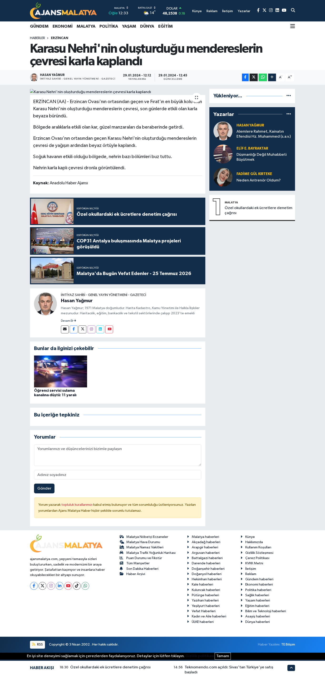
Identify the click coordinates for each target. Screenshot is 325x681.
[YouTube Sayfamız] (284, 11)
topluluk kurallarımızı (77, 504)
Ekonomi (63, 26)
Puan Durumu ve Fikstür (144, 558)
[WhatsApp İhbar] (85, 586)
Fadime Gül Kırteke (254, 174)
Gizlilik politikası (199, 656)
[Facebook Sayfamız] (258, 11)
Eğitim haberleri (257, 606)
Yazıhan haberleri (205, 600)
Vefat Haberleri (204, 611)
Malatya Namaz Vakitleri (144, 547)
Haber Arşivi (135, 574)
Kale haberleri (202, 584)
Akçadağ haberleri (206, 542)
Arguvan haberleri (206, 553)
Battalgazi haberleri (207, 558)
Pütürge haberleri (205, 595)
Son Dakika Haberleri (142, 569)
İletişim (250, 569)
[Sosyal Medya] (65, 329)
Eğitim (165, 26)
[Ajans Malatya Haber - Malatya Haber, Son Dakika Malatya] (63, 10)
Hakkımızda (254, 542)
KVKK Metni (254, 563)
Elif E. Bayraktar (252, 148)
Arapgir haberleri (205, 547)
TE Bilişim (288, 644)
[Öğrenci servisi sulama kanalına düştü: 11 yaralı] (60, 371)
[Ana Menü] (292, 26)
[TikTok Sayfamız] (77, 586)
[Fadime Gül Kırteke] (222, 177)
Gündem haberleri (259, 579)
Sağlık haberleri (257, 595)
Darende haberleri (206, 563)
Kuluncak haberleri (206, 590)
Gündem (39, 26)
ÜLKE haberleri (203, 622)
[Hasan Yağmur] (45, 304)
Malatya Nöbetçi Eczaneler (147, 537)
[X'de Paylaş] (254, 77)
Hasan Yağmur (77, 300)
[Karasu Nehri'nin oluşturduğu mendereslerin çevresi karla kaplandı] (117, 92)
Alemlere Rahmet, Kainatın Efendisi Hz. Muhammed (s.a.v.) (263, 134)
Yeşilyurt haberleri (206, 606)
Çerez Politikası (257, 558)
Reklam (250, 574)
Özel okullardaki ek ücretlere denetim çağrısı (258, 210)
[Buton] (272, 77)
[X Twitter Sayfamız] (264, 11)
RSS (39, 644)
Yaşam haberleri (257, 600)
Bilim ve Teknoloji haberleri (265, 611)
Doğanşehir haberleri (208, 569)
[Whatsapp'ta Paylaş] (263, 77)
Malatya (86, 26)
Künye (250, 537)
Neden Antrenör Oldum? (258, 180)
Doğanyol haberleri (207, 574)
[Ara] (293, 11)
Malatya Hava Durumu (143, 542)
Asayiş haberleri (257, 616)
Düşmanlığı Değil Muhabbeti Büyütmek (261, 157)
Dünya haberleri (257, 622)
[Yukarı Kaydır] (291, 668)
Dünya (147, 26)
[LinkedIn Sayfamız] (277, 11)
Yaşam (129, 26)
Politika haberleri (258, 590)
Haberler (37, 38)
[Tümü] (288, 96)
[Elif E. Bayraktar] (222, 154)
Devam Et (67, 321)
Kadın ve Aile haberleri (209, 616)
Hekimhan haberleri (207, 579)
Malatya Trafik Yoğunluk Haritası (151, 553)
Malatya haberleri (205, 537)
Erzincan (59, 38)
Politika (108, 26)
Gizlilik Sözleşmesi (259, 553)
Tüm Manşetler (138, 563)
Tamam (222, 656)
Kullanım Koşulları (258, 547)
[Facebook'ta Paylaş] (245, 77)
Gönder (44, 488)
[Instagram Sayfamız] (271, 11)
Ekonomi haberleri (259, 584)
